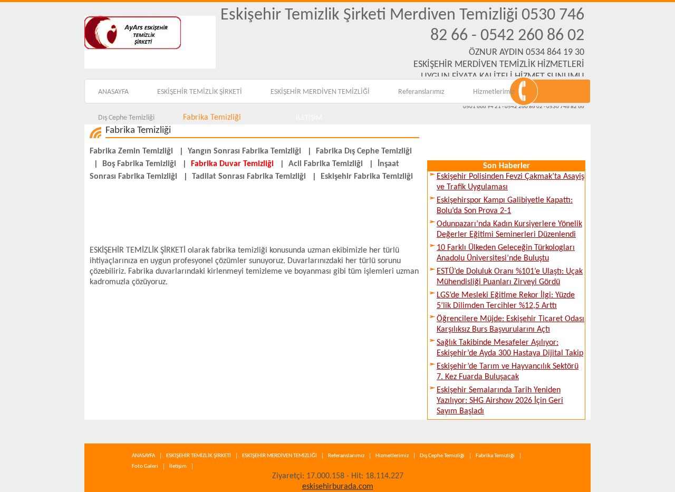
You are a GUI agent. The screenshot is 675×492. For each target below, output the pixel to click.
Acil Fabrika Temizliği (325, 164)
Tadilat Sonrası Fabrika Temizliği (249, 176)
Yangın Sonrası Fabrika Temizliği (244, 151)
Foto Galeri (145, 466)
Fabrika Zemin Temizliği (131, 151)
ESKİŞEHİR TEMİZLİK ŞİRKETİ (199, 92)
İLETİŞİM (309, 118)
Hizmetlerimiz (494, 92)
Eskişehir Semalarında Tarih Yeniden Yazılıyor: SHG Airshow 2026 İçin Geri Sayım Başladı (500, 401)
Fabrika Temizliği (212, 117)
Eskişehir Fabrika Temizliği (367, 176)
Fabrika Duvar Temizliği (232, 164)
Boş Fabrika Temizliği (139, 164)
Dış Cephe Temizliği (126, 118)
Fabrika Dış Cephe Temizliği (364, 151)
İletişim (178, 466)
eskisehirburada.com (337, 487)
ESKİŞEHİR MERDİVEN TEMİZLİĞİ (320, 92)
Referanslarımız (421, 92)
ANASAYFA (113, 92)
